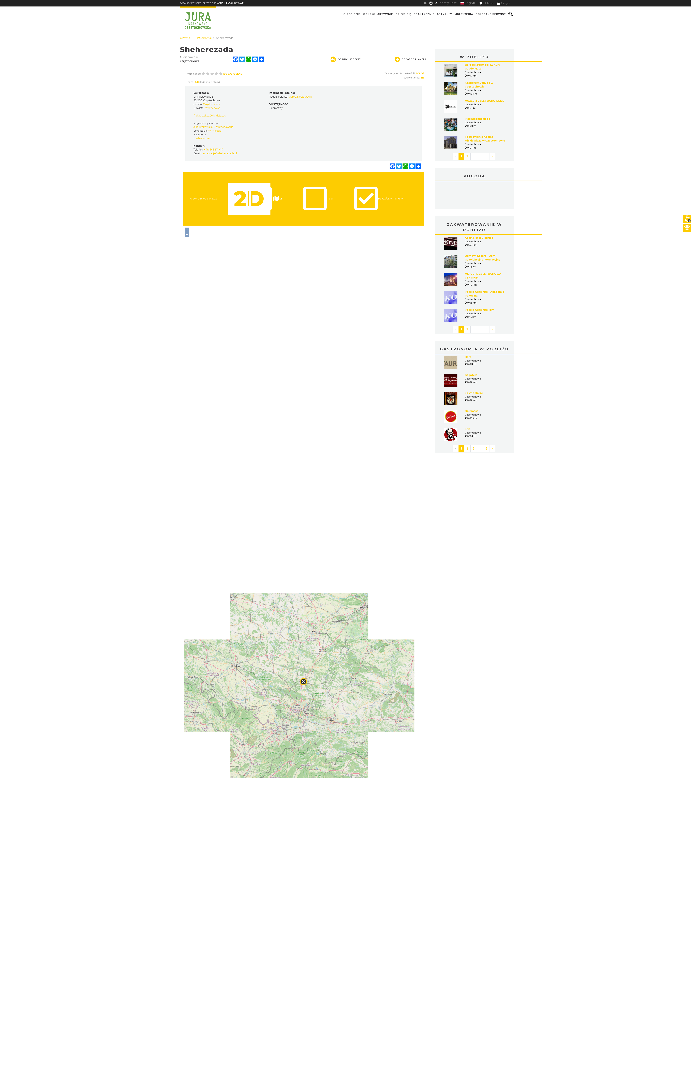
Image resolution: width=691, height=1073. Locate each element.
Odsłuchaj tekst (349, 59)
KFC (467, 402)
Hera (468, 330)
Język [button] (471, 3)
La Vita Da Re (474, 366)
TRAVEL (235, 3)
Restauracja (304, 96)
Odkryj (369, 14)
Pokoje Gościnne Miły (479, 282)
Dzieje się (403, 14)
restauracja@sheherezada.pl (219, 153)
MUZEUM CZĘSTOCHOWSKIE (484, 100)
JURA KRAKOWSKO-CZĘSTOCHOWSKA (201, 3)
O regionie (352, 14)
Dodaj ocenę (232, 73)
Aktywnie (385, 14)
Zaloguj (505, 3)
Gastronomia (201, 138)
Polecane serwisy (491, 14)
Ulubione (488, 3)
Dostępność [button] (448, 3)
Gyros (292, 96)
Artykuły (444, 14)
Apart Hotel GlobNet (479, 210)
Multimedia (464, 14)
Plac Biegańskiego (477, 118)
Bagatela (471, 348)
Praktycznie (424, 14)
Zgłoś (419, 73)
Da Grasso (471, 384)
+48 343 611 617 (213, 149)
